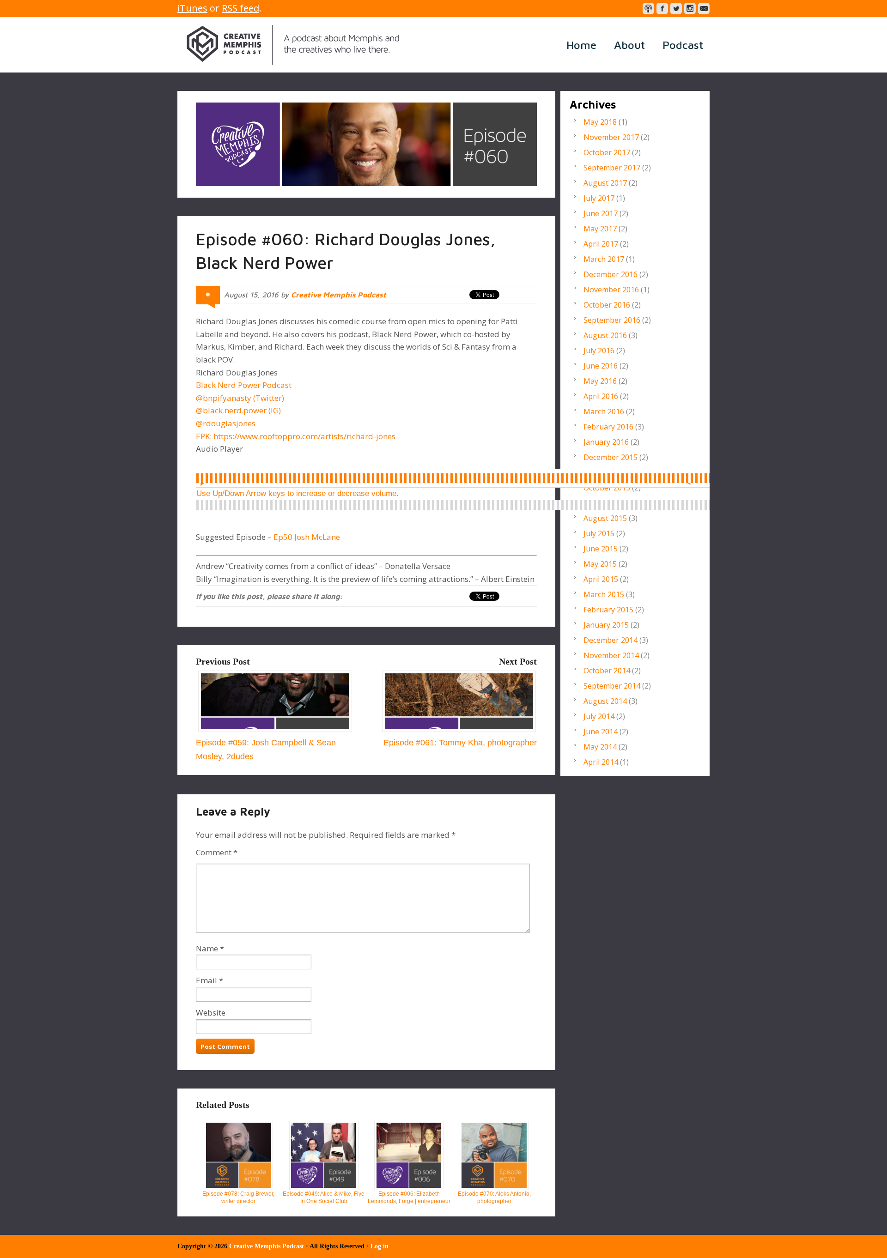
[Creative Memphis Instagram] (690, 8)
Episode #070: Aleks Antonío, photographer (494, 1197)
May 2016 (600, 381)
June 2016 (600, 366)
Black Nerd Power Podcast (244, 385)
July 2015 (598, 533)
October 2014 (606, 670)
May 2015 (600, 564)
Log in (380, 1246)
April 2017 (600, 244)
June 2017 (600, 213)
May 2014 (600, 747)
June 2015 (600, 549)
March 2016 (603, 411)
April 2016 (600, 396)
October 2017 (606, 152)
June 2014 (600, 731)
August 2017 (605, 183)
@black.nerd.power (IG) (238, 410)
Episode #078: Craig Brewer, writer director (238, 1197)
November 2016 (611, 289)
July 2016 (598, 350)
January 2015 (606, 625)
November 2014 (611, 655)
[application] (461, 478)
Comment (216, 852)
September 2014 (611, 686)
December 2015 (610, 457)
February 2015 (608, 610)
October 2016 (606, 305)
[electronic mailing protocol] (704, 8)
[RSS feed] (648, 8)
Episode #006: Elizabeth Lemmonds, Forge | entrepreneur (409, 1197)
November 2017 (611, 137)
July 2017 (598, 198)
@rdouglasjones (225, 423)
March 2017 (603, 259)
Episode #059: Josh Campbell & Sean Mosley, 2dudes (266, 749)
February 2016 (608, 427)
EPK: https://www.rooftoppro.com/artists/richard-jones (295, 436)
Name (207, 948)
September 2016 (611, 320)
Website (210, 1012)
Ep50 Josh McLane (306, 537)
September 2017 (611, 168)
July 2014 (598, 716)
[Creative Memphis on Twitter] (676, 8)
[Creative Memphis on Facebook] (662, 8)
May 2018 (600, 122)
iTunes (192, 8)
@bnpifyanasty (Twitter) (240, 398)
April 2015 (600, 579)
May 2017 (600, 229)
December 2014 (610, 640)
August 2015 (605, 518)
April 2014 (600, 762)
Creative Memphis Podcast (292, 45)
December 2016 (610, 274)
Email (206, 980)
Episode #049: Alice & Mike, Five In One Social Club (324, 1197)
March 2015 (603, 594)
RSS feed (240, 8)
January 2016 (606, 442)
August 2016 (605, 335)
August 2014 (605, 701)
